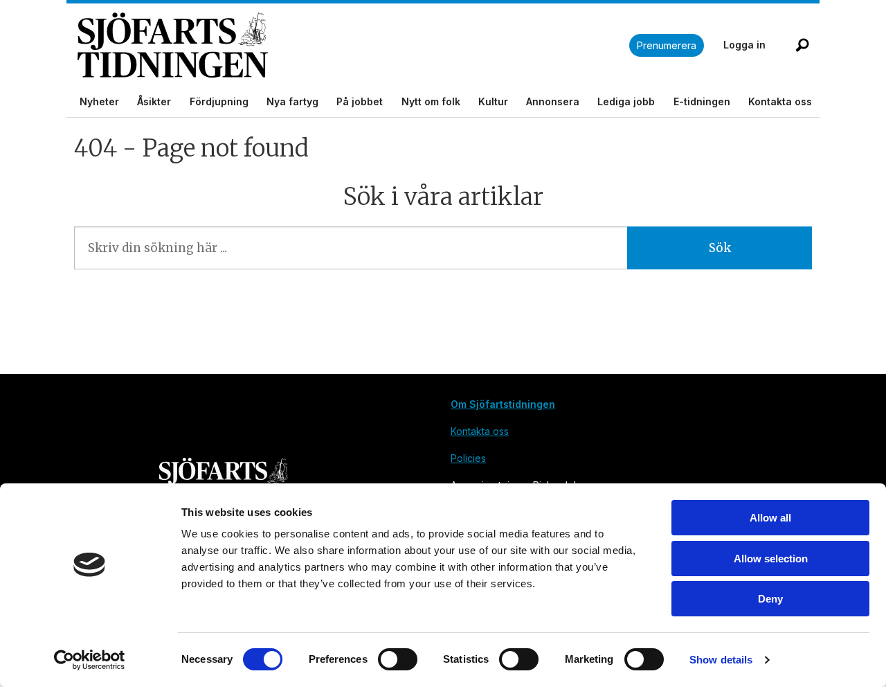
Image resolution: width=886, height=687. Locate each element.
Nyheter (99, 101)
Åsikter (154, 101)
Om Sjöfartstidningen (503, 404)
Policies (468, 458)
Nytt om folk (430, 101)
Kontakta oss (780, 101)
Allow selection (771, 558)
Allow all (770, 518)
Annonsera (552, 101)
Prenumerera (666, 45)
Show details (720, 660)
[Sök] (802, 45)
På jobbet (359, 101)
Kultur (493, 101)
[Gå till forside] (353, 45)
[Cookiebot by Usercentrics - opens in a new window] (89, 660)
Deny (770, 599)
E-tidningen (701, 101)
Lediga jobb (626, 101)
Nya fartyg (292, 101)
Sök (720, 248)
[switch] (397, 659)
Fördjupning (219, 101)
